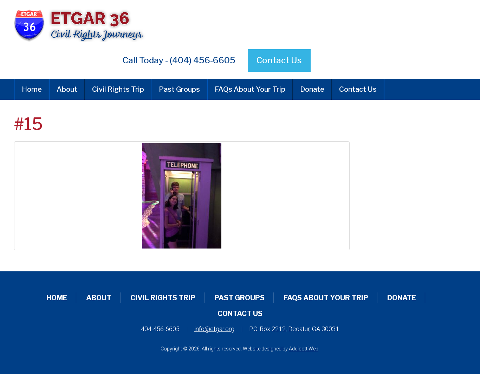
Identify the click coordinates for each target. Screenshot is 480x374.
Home (32, 89)
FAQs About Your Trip (250, 89)
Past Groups (179, 89)
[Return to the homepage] (162, 24)
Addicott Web (303, 349)
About (67, 89)
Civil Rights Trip (118, 89)
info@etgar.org (214, 329)
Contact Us (279, 60)
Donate (312, 89)
